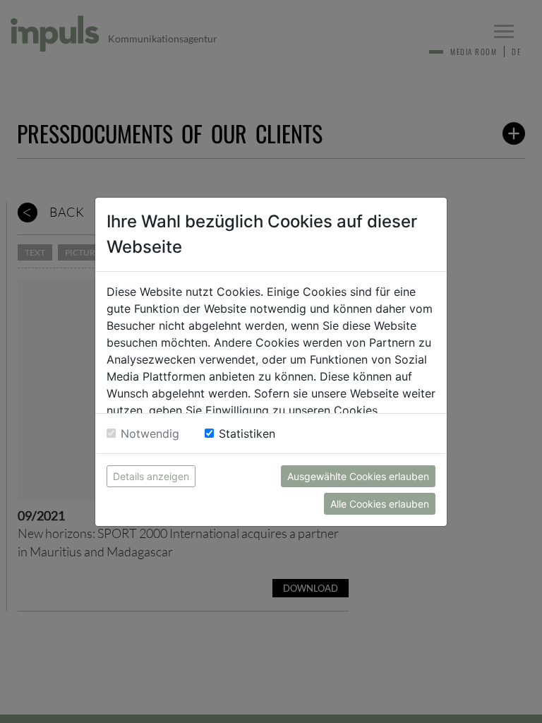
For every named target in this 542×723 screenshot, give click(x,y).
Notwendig (150, 433)
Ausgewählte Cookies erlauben (358, 476)
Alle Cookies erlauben (379, 504)
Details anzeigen (151, 476)
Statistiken (247, 433)
